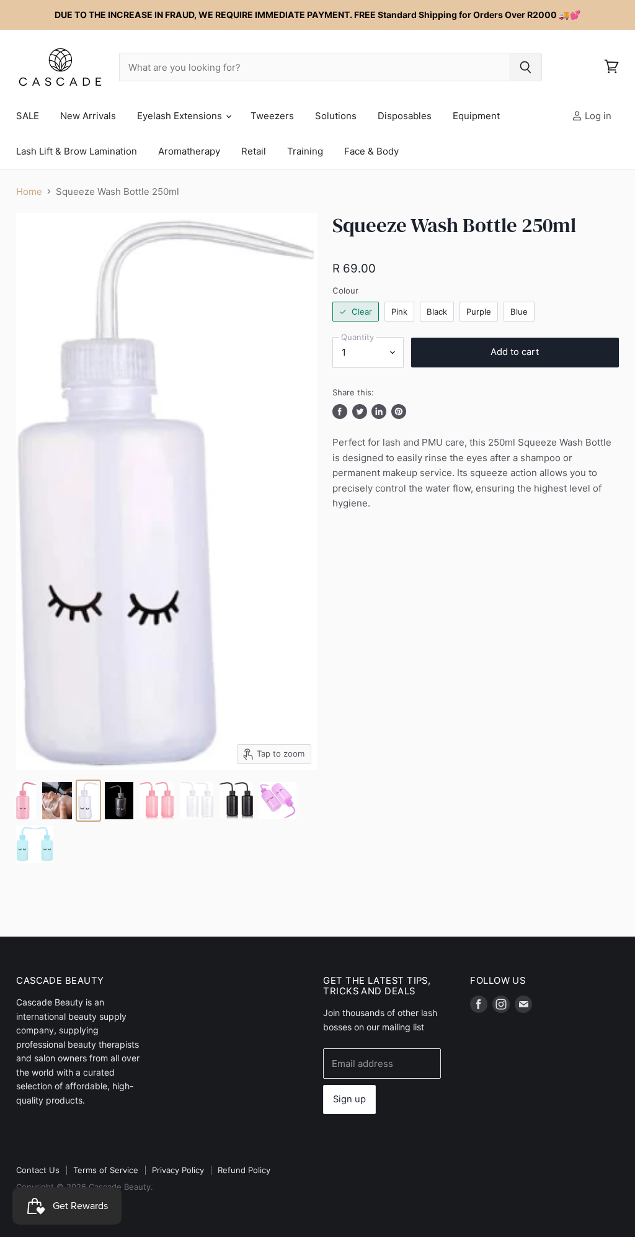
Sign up (349, 1099)
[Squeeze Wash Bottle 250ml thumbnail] (26, 801)
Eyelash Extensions (180, 116)
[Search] (525, 67)
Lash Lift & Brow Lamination (76, 151)
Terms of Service (105, 1170)
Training (305, 151)
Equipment (476, 116)
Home (29, 191)
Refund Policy (244, 1170)
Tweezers (272, 116)
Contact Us (38, 1170)
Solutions (336, 116)
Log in (596, 116)
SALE (27, 116)
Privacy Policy (178, 1170)
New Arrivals (88, 116)
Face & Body (371, 151)
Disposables (405, 116)
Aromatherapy (189, 151)
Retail (253, 151)
